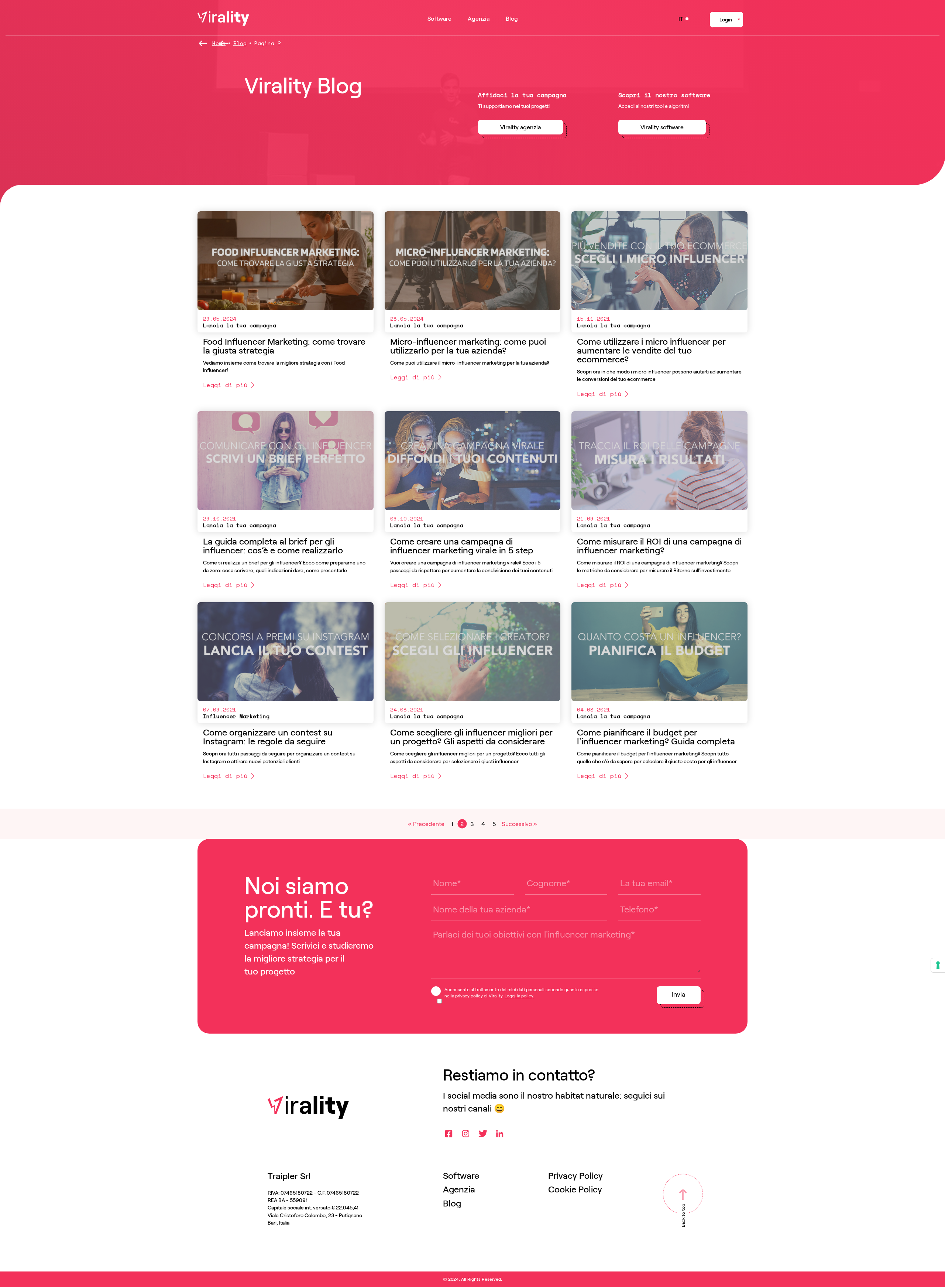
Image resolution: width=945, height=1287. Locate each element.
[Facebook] (449, 1134)
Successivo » (519, 823)
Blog (240, 43)
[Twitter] (483, 1134)
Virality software (662, 126)
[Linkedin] (500, 1134)
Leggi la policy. (519, 995)
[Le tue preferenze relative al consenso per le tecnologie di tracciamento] (938, 965)
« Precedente (426, 823)
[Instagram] (466, 1134)
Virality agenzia (520, 126)
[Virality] (223, 18)
